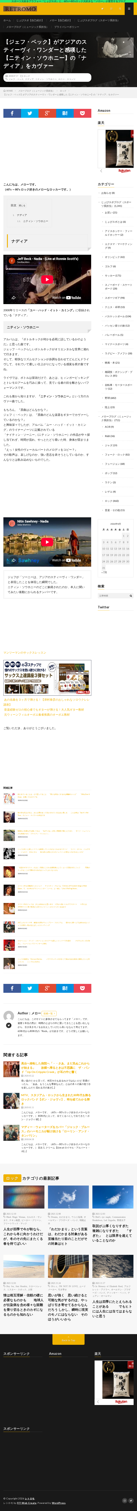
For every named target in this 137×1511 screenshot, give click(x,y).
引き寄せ (62, 1289)
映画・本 (110, 362)
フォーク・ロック (115, 454)
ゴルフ (108, 266)
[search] (131, 595)
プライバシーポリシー (66, 26)
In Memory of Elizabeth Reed (109, 1286)
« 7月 (104, 572)
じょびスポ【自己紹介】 (30, 20)
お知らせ (106, 192)
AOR (107, 426)
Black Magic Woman (15, 1217)
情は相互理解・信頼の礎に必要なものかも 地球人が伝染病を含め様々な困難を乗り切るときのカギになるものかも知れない (23, 1304)
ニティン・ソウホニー (46, 79)
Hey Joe (10, 1286)
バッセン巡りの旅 (115, 325)
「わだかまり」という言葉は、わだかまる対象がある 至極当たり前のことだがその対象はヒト (68, 1236)
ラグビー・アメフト (116, 353)
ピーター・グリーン (31, 1220)
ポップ (108, 473)
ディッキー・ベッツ (116, 1293)
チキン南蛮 (14, 1220)
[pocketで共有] (82, 113)
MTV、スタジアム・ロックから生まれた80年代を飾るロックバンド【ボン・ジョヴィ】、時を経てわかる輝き (56, 1099)
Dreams (54, 1217)
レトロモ (30, 1498)
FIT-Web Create (26, 1503)
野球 (107, 397)
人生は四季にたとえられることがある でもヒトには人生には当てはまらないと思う (112, 1309)
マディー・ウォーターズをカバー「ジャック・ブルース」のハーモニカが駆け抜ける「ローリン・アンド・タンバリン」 (55, 1131)
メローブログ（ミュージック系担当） (27, 26)
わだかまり (64, 1217)
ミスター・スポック (16, 1289)
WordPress (59, 1503)
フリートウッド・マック (15, 1223)
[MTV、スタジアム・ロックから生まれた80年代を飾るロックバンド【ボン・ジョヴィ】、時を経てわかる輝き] (11, 1101)
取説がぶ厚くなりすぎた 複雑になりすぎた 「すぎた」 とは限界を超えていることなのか (112, 1233)
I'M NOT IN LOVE (68, 1286)
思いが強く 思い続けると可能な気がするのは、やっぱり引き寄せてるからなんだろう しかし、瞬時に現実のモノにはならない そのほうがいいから (68, 1307)
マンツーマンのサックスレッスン (24, 652)
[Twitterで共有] (30, 113)
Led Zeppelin (109, 1220)
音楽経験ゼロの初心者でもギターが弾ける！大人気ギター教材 (44, 709)
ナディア (29, 79)
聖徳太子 (121, 1220)
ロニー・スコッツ (66, 79)
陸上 (107, 407)
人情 (30, 1289)
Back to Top (68, 1340)
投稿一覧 (48, 1013)
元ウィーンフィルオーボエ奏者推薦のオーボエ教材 (37, 714)
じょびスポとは (113, 221)
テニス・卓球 (112, 307)
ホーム (7, 20)
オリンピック (112, 256)
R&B (107, 436)
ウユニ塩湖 (77, 1217)
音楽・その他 (112, 510)
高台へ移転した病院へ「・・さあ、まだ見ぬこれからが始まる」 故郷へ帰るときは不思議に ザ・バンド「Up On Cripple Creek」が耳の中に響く (55, 1067)
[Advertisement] (47, 153)
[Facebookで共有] (12, 113)
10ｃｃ (54, 1286)
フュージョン (112, 463)
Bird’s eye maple (103, 1217)
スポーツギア (112, 297)
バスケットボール (115, 316)
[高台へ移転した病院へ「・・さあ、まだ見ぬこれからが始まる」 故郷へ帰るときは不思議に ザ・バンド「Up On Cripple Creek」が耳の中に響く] (11, 1069)
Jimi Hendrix (21, 1286)
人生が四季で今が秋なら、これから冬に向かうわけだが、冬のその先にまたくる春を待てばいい (23, 1236)
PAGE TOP (130, 1461)
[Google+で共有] (47, 113)
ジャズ (108, 445)
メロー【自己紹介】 (60, 20)
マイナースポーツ (115, 344)
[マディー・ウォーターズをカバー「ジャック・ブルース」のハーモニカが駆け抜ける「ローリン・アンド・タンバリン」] (11, 1133)
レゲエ (108, 491)
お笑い (108, 212)
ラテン (108, 482)
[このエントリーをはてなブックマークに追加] (65, 113)
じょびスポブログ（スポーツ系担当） (98, 20)
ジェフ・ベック (16, 79)
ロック (27, 76)
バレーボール (112, 334)
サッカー (110, 275)
